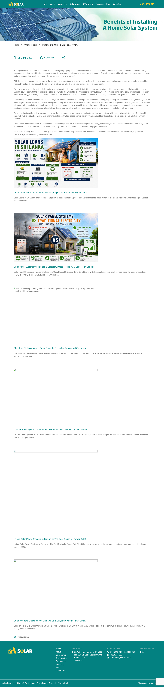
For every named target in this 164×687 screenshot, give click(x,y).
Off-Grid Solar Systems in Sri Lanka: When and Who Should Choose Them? (50, 429)
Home (16, 45)
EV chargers (61, 661)
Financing (60, 664)
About (58, 652)
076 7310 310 (147, 4)
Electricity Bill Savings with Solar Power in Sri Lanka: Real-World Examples (50, 348)
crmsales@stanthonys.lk (121, 658)
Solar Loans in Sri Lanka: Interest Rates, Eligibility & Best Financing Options (50, 192)
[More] (64, 58)
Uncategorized (30, 45)
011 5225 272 (129, 652)
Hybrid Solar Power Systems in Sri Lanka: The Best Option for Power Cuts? (50, 539)
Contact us (60, 671)
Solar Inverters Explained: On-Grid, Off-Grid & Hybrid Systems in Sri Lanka (49, 621)
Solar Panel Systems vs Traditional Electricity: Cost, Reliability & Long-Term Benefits (54, 267)
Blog (58, 667)
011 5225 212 (116, 655)
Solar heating (61, 658)
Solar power (61, 655)
